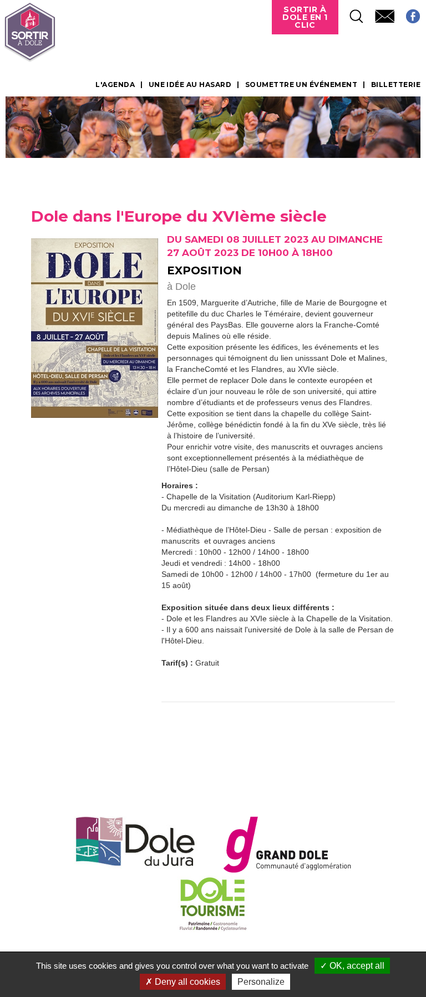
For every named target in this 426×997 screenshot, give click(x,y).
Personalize (261, 981)
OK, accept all (355, 965)
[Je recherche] (351, 13)
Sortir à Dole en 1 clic (305, 17)
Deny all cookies (186, 981)
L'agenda (115, 84)
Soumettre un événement (301, 84)
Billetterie (395, 84)
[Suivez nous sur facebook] (407, 13)
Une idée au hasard (190, 84)
